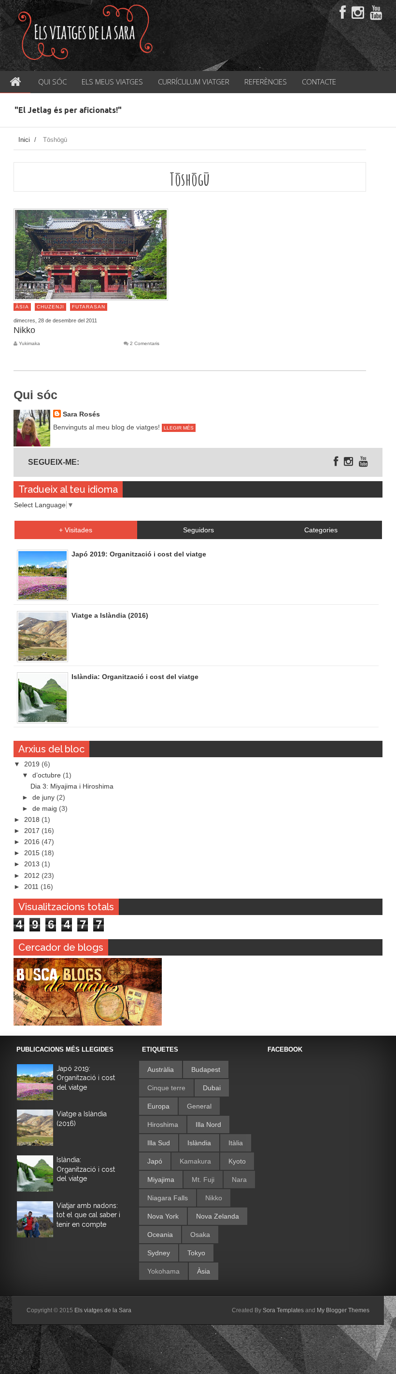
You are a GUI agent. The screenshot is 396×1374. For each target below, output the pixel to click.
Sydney (158, 1253)
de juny (44, 797)
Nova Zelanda (217, 1216)
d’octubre (47, 775)
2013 (33, 864)
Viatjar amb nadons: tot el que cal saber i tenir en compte (88, 1215)
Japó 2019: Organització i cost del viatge (86, 1078)
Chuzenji (50, 306)
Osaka (200, 1234)
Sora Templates (283, 1310)
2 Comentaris (144, 343)
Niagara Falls (167, 1198)
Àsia (22, 306)
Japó (154, 1161)
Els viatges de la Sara (102, 1310)
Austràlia (160, 1069)
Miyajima (160, 1179)
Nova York (163, 1216)
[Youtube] (376, 13)
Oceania (160, 1234)
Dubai (212, 1088)
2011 (32, 886)
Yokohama (163, 1271)
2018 (33, 819)
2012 (33, 875)
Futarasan (88, 306)
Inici (24, 139)
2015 (33, 853)
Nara (239, 1179)
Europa (158, 1106)
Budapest (205, 1069)
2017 (33, 830)
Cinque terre (166, 1088)
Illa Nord (208, 1124)
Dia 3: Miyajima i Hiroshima (71, 786)
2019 (33, 764)
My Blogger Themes (343, 1310)
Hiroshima (162, 1124)
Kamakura (195, 1161)
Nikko (24, 330)
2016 (33, 842)
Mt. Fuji (203, 1179)
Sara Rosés (81, 414)
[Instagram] (358, 13)
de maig (45, 808)
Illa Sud (158, 1143)
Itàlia (235, 1143)
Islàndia (199, 1143)
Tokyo (196, 1253)
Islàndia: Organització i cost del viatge (86, 1169)
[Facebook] (342, 13)
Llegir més (179, 427)
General (199, 1106)
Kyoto (237, 1161)
